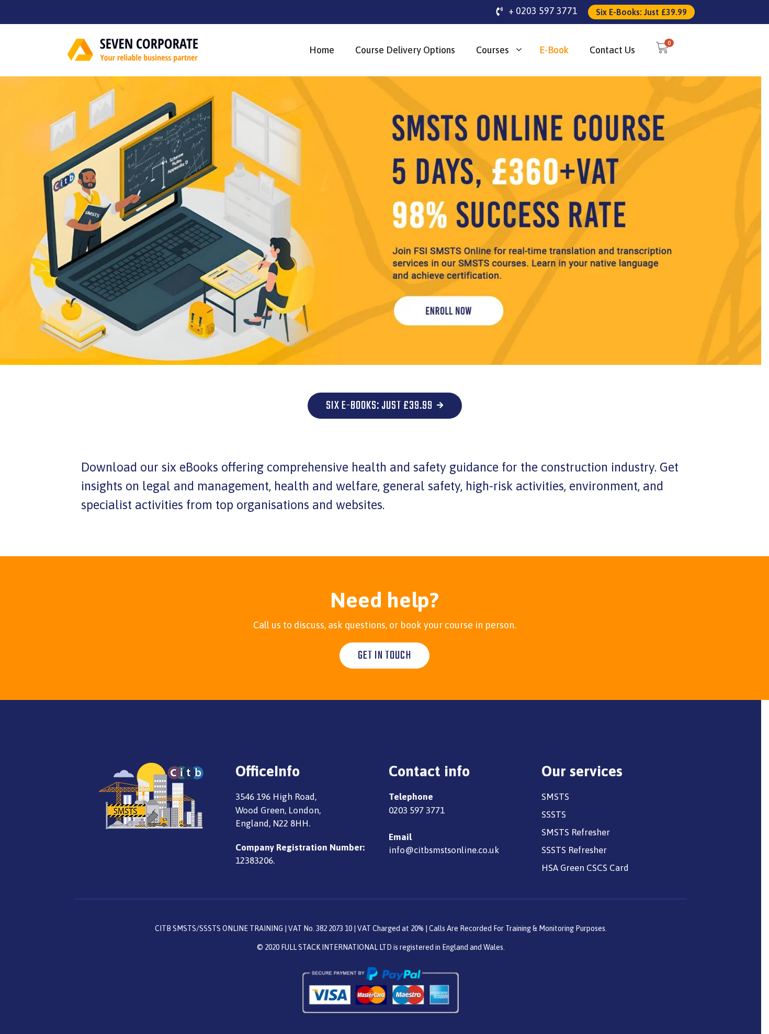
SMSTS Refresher (575, 832)
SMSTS (555, 796)
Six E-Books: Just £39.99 (641, 12)
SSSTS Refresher (574, 850)
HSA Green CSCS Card (585, 868)
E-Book (554, 49)
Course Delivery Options (405, 49)
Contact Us (612, 49)
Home (321, 49)
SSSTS (553, 814)
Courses (492, 49)
